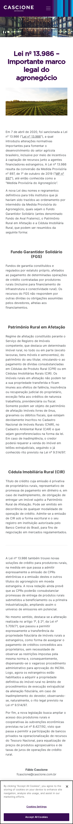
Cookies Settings (36, 806)
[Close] (67, 786)
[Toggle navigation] (48, 8)
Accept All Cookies (36, 816)
